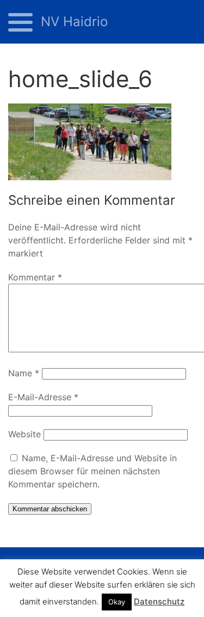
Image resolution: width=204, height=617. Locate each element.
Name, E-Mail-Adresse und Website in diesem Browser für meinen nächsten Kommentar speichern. (92, 471)
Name (23, 373)
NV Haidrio (74, 21)
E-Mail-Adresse (43, 397)
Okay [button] (116, 601)
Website (24, 434)
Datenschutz (159, 601)
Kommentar (35, 277)
